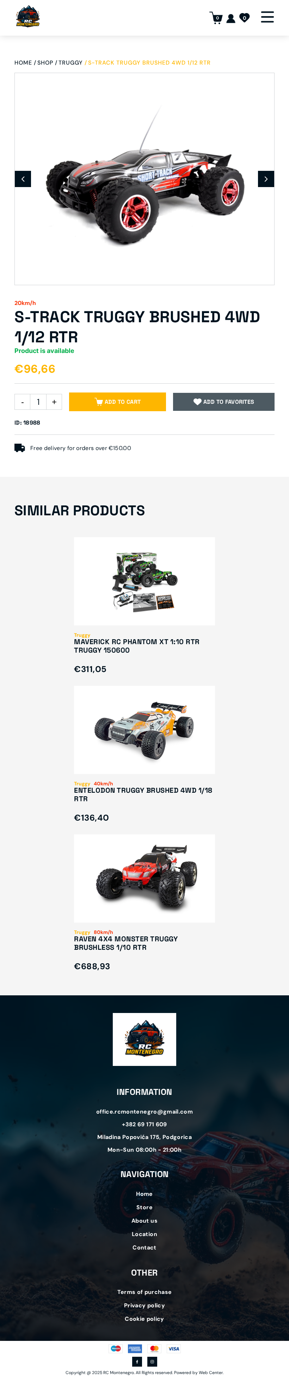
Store (144, 1207)
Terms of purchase (144, 1292)
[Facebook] (137, 1362)
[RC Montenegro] (27, 18)
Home (144, 1194)
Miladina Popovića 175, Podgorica (144, 1137)
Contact (144, 1247)
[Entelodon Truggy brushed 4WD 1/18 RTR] (144, 763)
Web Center (211, 1372)
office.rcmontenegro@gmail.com (144, 1111)
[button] (23, 179)
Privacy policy (144, 1305)
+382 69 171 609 (144, 1124)
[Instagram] (152, 1362)
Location (144, 1234)
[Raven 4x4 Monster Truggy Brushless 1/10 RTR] (144, 912)
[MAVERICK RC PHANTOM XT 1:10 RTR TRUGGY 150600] (144, 614)
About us (144, 1220)
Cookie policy (144, 1319)
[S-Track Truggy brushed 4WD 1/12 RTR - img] (144, 179)
